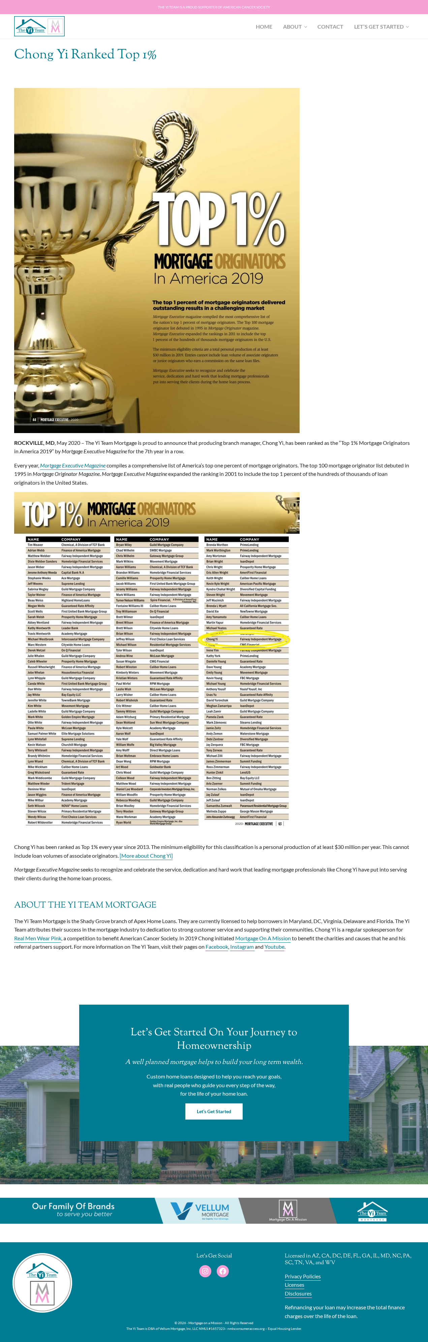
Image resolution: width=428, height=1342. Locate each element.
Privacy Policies (303, 1276)
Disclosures (298, 1293)
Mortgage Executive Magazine (72, 465)
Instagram (242, 946)
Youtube (274, 946)
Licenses (294, 1284)
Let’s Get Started (214, 1111)
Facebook (217, 946)
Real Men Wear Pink (37, 938)
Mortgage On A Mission (263, 938)
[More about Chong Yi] (146, 855)
